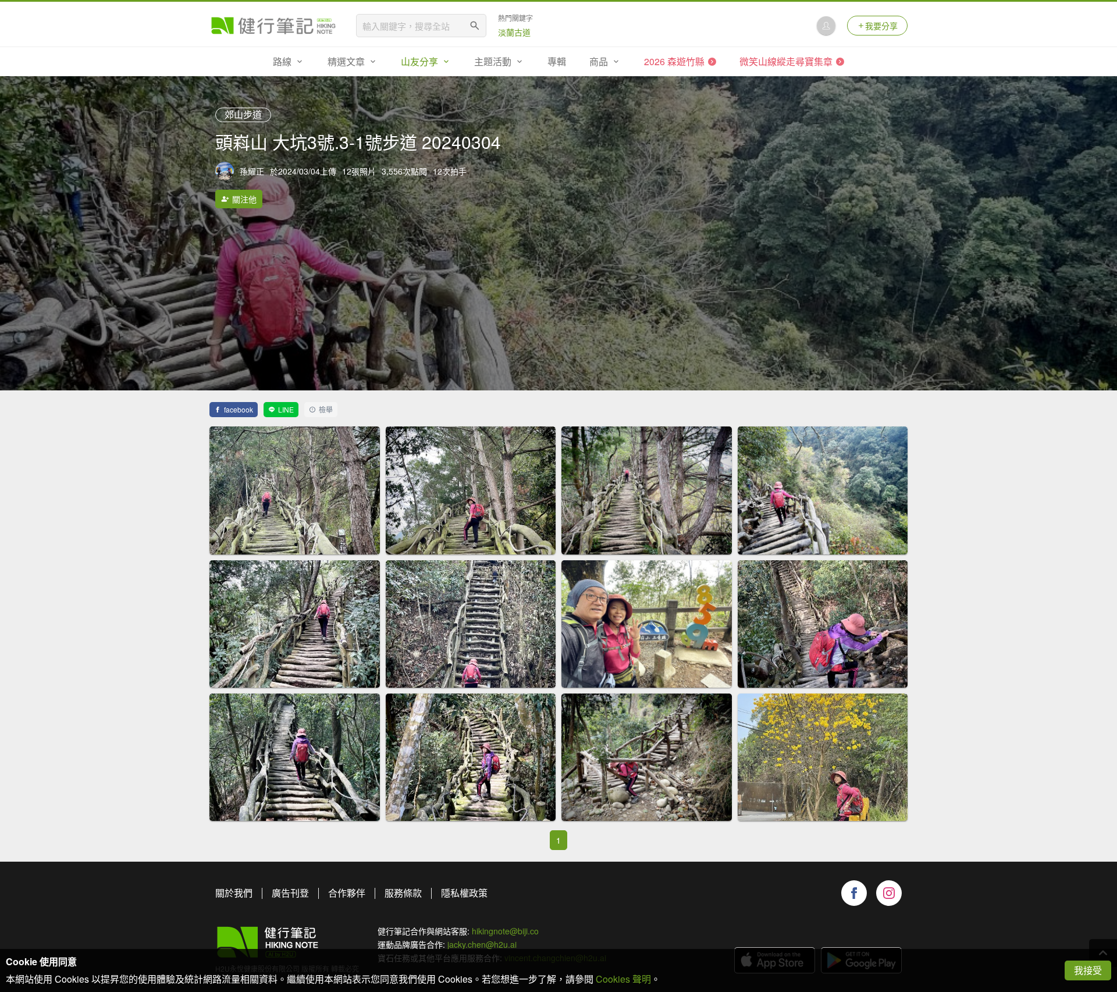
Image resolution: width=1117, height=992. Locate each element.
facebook (238, 409)
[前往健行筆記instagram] (889, 893)
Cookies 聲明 (623, 979)
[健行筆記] (273, 25)
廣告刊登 (290, 892)
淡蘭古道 (514, 32)
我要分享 (881, 25)
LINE (286, 409)
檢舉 (326, 409)
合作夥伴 (346, 892)
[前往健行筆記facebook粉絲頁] (854, 893)
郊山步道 (243, 114)
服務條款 (403, 892)
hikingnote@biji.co (505, 931)
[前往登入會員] (826, 25)
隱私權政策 (464, 892)
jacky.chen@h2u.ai (482, 944)
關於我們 (233, 892)
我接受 (1088, 970)
